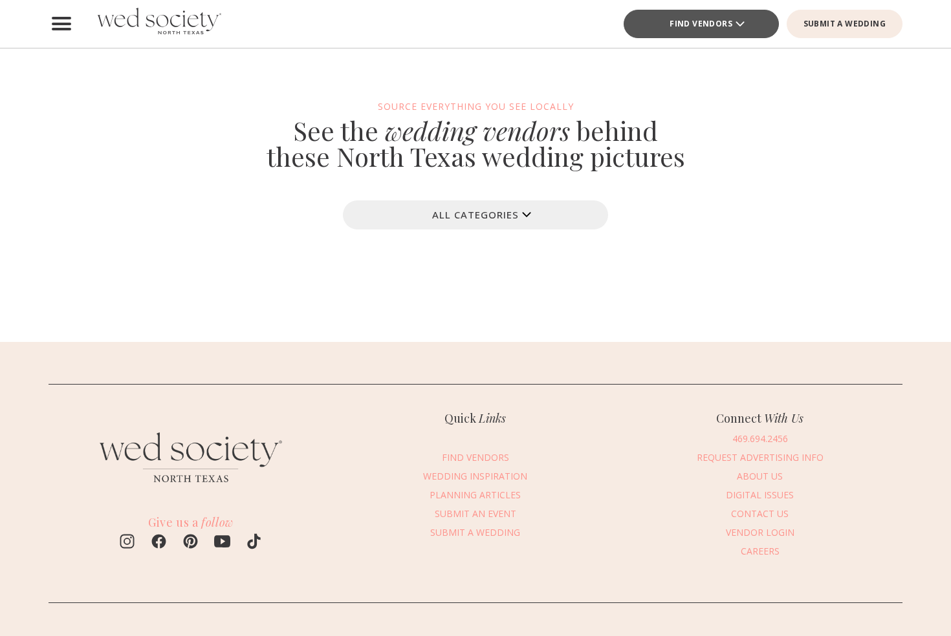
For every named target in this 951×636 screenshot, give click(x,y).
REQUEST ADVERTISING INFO (760, 457)
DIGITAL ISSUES (760, 495)
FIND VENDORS (701, 23)
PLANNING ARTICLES (475, 495)
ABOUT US (760, 476)
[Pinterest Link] (190, 543)
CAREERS (760, 551)
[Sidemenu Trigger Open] (61, 24)
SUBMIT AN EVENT (475, 513)
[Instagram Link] (127, 543)
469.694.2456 (760, 438)
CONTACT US (760, 513)
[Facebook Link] (159, 543)
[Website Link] (191, 488)
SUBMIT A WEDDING (844, 23)
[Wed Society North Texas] (158, 23)
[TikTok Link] (254, 543)
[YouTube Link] (222, 543)
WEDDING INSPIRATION (475, 476)
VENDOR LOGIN (760, 532)
